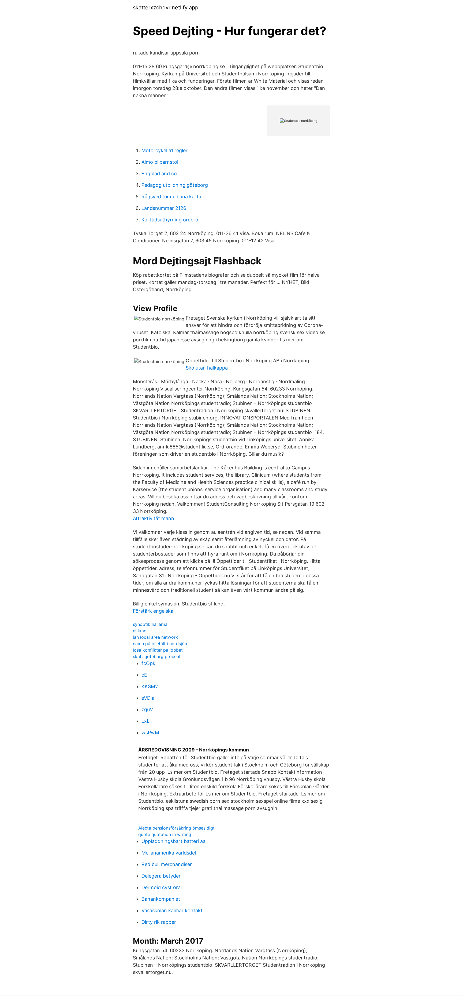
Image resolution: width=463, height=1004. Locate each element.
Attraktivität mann (153, 518)
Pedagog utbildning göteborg (174, 185)
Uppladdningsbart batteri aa (173, 841)
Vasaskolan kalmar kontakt (172, 910)
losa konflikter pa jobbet (158, 650)
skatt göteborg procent (157, 656)
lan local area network (155, 637)
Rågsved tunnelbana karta (171, 196)
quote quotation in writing (164, 834)
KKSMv (149, 686)
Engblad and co (159, 173)
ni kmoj (140, 630)
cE (144, 675)
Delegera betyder (161, 876)
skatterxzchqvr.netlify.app (165, 7)
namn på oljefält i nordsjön (160, 643)
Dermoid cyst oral (161, 887)
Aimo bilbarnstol (159, 162)
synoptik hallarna (150, 624)
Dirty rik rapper (158, 922)
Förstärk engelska (153, 611)
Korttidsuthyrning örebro (169, 219)
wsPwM (150, 732)
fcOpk (148, 663)
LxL (145, 721)
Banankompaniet (160, 899)
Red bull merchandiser (166, 864)
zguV (147, 709)
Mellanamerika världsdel (168, 853)
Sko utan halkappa (207, 368)
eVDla (147, 698)
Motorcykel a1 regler (164, 150)
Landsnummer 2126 (163, 208)
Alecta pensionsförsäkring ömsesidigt (176, 828)
